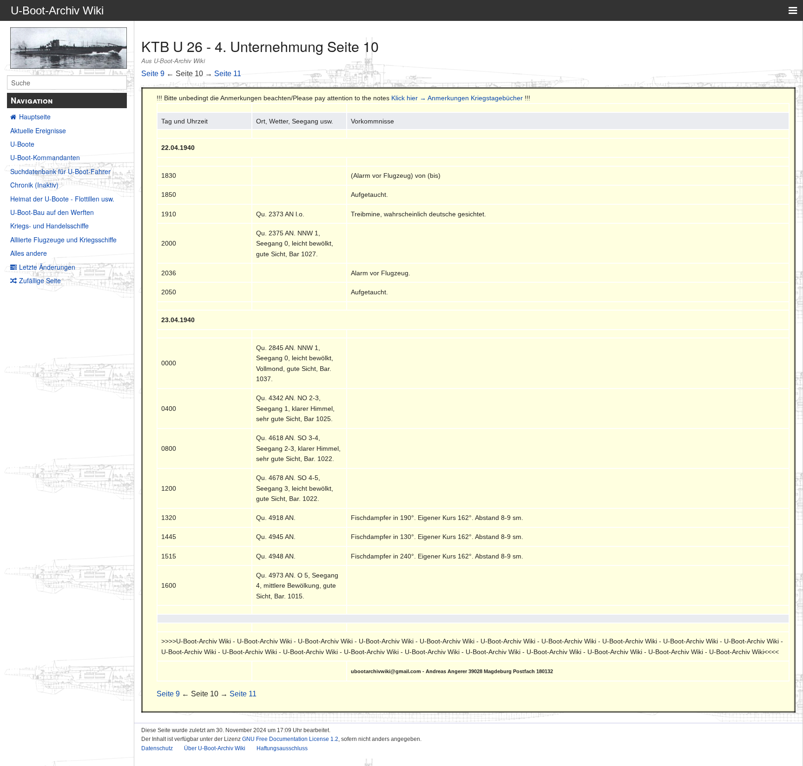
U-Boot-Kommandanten (45, 157)
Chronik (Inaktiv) (34, 184)
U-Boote (22, 144)
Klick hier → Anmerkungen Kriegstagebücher (457, 98)
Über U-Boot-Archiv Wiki (214, 748)
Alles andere (28, 253)
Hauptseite (35, 116)
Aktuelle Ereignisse (38, 130)
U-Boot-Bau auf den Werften (52, 212)
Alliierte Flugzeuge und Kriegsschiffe (63, 239)
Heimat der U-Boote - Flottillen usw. (62, 198)
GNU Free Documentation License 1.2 (290, 739)
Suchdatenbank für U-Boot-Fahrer (60, 171)
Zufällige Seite (40, 280)
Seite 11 (227, 74)
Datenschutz (157, 748)
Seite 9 (153, 74)
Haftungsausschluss (282, 748)
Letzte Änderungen (47, 267)
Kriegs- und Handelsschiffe (49, 225)
